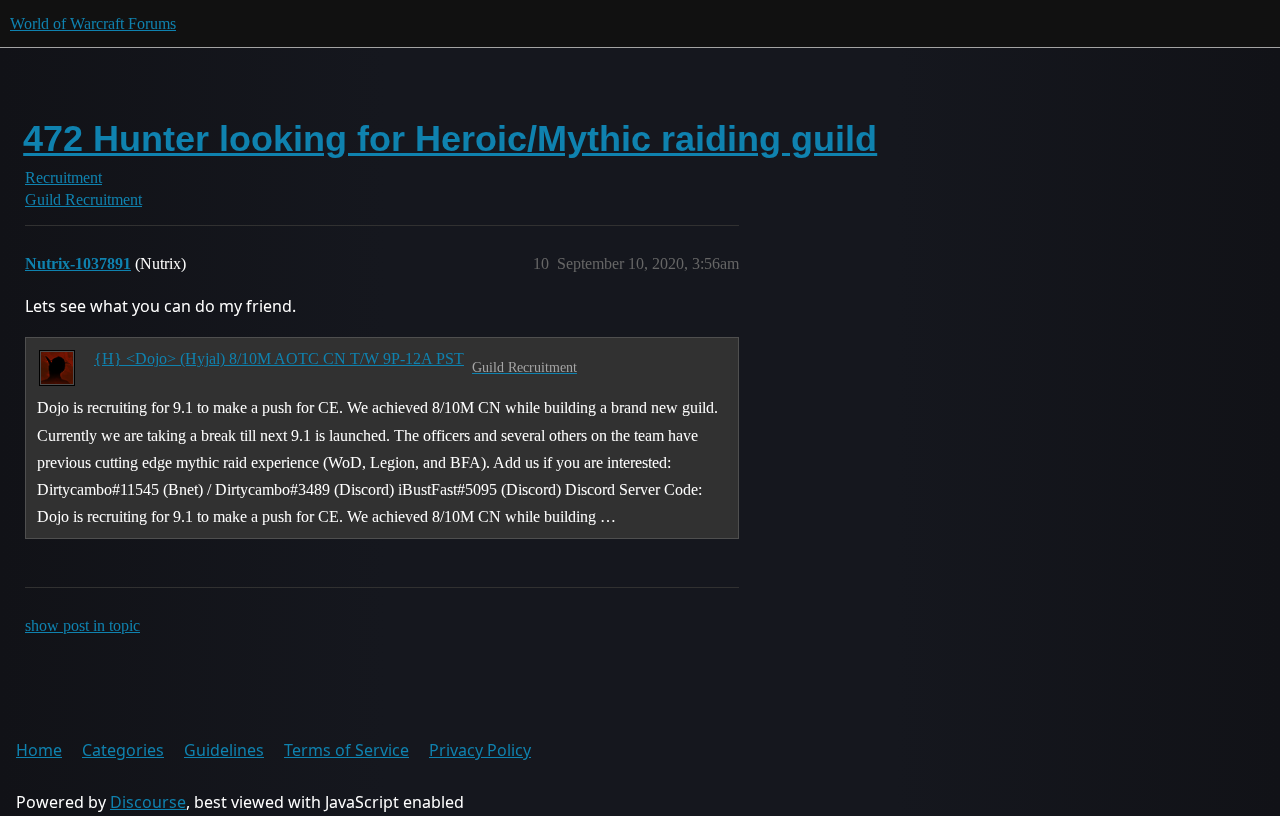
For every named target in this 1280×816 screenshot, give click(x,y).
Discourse (148, 802)
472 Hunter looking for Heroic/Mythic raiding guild (450, 138)
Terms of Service (346, 750)
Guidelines (224, 750)
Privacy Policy (480, 750)
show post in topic (82, 625)
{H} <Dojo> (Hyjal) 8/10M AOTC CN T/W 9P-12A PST (279, 358)
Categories (123, 750)
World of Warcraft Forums (93, 23)
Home (39, 750)
